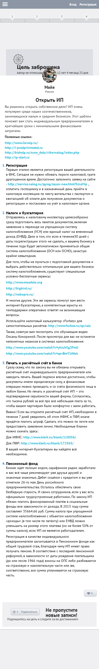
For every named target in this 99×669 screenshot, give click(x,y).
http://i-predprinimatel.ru (24, 147)
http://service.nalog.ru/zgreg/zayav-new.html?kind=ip (47, 184)
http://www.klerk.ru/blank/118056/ (49, 437)
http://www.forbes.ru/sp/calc (69, 326)
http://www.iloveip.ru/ (21, 143)
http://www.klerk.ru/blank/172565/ (47, 443)
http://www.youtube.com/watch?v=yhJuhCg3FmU (42, 347)
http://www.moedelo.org (24, 282)
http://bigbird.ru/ (19, 288)
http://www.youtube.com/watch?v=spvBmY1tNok (42, 353)
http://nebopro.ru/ (20, 294)
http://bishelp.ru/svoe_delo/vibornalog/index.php (42, 152)
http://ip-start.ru (17, 157)
